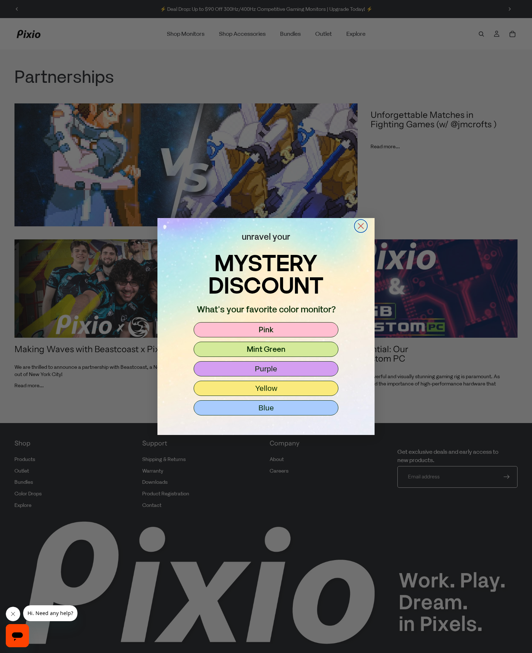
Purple (266, 368)
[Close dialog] (360, 225)
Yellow (266, 388)
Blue (266, 408)
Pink (266, 329)
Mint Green (266, 349)
